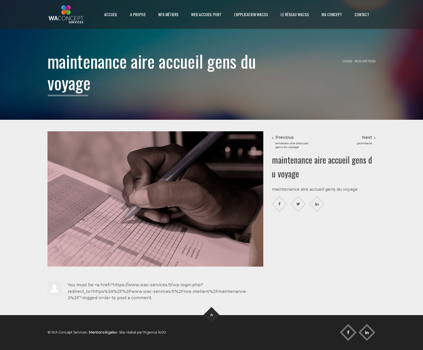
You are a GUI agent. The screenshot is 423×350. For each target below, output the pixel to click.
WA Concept (331, 14)
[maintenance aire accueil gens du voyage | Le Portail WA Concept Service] (66, 14)
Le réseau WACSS (295, 14)
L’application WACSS (251, 14)
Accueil (110, 14)
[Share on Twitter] (298, 204)
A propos (138, 14)
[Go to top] (211, 315)
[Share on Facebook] (279, 204)
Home (347, 61)
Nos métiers (168, 14)
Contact (362, 14)
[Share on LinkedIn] (317, 204)
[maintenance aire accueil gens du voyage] (155, 198)
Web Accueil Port (206, 14)
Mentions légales (103, 332)
